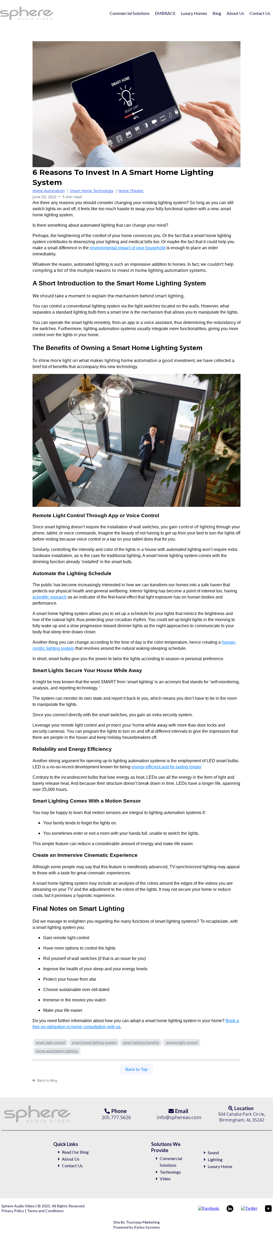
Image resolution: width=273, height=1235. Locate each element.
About (68, 1158)
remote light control (182, 1042)
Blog (216, 13)
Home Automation (49, 190)
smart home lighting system (94, 1042)
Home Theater (131, 190)
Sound (213, 1152)
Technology (170, 1171)
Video (165, 1178)
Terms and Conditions (45, 1210)
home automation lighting (57, 1050)
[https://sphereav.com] (27, 13)
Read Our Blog (75, 1151)
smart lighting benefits (141, 1042)
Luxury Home (220, 1166)
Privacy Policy (13, 1210)
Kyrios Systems (147, 1227)
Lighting (215, 1159)
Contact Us (260, 13)
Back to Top (136, 1069)
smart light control (50, 1042)
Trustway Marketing (143, 1222)
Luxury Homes (194, 13)
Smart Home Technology (91, 190)
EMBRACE (165, 13)
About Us (235, 13)
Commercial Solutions (130, 13)
